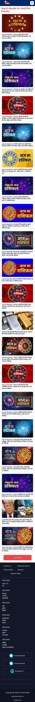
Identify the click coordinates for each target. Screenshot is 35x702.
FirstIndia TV (19, 671)
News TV (5, 584)
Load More (17, 558)
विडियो (4, 610)
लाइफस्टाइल (5, 618)
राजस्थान (4, 630)
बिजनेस (4, 594)
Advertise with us (24, 566)
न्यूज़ (3, 606)
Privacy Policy (8, 570)
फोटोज (4, 620)
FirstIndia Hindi (19, 656)
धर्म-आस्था (5, 635)
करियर (4, 623)
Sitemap (20, 570)
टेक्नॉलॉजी (5, 598)
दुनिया (3, 608)
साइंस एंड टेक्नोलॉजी (8, 647)
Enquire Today (16, 573)
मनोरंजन (4, 596)
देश (3, 586)
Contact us (7, 566)
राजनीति (4, 645)
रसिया (4, 633)
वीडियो (4, 643)
